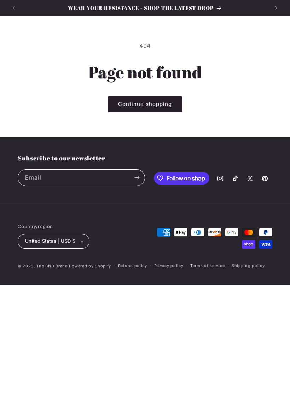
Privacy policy (169, 265)
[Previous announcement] (14, 8)
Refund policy (132, 265)
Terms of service (207, 265)
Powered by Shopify (90, 266)
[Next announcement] (276, 8)
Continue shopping (145, 104)
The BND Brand (52, 266)
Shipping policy (248, 265)
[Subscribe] (137, 177)
